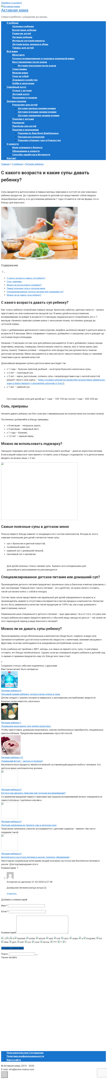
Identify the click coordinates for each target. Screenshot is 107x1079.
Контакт (11, 158)
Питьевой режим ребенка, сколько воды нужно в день (30, 694)
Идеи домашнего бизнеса (27, 147)
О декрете (13, 144)
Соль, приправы (14, 281)
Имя (4, 905)
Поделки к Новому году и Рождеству (39, 140)
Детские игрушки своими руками (37, 111)
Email (4, 911)
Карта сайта (14, 1059)
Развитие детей (21, 33)
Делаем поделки (16, 101)
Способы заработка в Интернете (31, 154)
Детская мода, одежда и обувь (30, 44)
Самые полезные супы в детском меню (26, 288)
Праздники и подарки (24, 97)
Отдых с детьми (22, 90)
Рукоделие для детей (24, 104)
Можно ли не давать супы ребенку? (24, 295)
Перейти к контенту (11, 2)
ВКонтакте (18, 54)
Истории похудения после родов (37, 65)
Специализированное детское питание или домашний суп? (35, 291)
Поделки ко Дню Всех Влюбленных (38, 133)
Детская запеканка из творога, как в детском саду (29, 825)
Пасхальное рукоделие (31, 136)
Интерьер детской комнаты (28, 40)
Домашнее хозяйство (25, 79)
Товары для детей (23, 47)
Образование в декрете (26, 151)
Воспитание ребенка (24, 30)
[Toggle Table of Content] (3, 272)
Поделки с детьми (23, 119)
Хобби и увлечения (23, 83)
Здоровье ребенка (23, 26)
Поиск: (5, 953)
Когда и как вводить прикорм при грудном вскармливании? (33, 793)
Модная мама (20, 72)
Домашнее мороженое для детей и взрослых (26, 726)
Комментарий (8, 932)
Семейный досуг (16, 87)
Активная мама (14, 10)
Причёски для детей (24, 126)
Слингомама (19, 69)
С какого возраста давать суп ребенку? (26, 278)
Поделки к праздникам (25, 129)
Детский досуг (21, 94)
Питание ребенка (22, 37)
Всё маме (12, 51)
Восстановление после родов (29, 62)
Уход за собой (20, 76)
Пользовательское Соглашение (25, 1052)
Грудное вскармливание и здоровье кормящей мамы (43, 58)
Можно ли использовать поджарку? (24, 285)
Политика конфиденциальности (25, 1056)
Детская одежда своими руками (37, 108)
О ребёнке (13, 23)
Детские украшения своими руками (38, 115)
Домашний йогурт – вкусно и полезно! (22, 761)
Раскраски (18, 122)
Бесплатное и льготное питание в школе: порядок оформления (35, 857)
